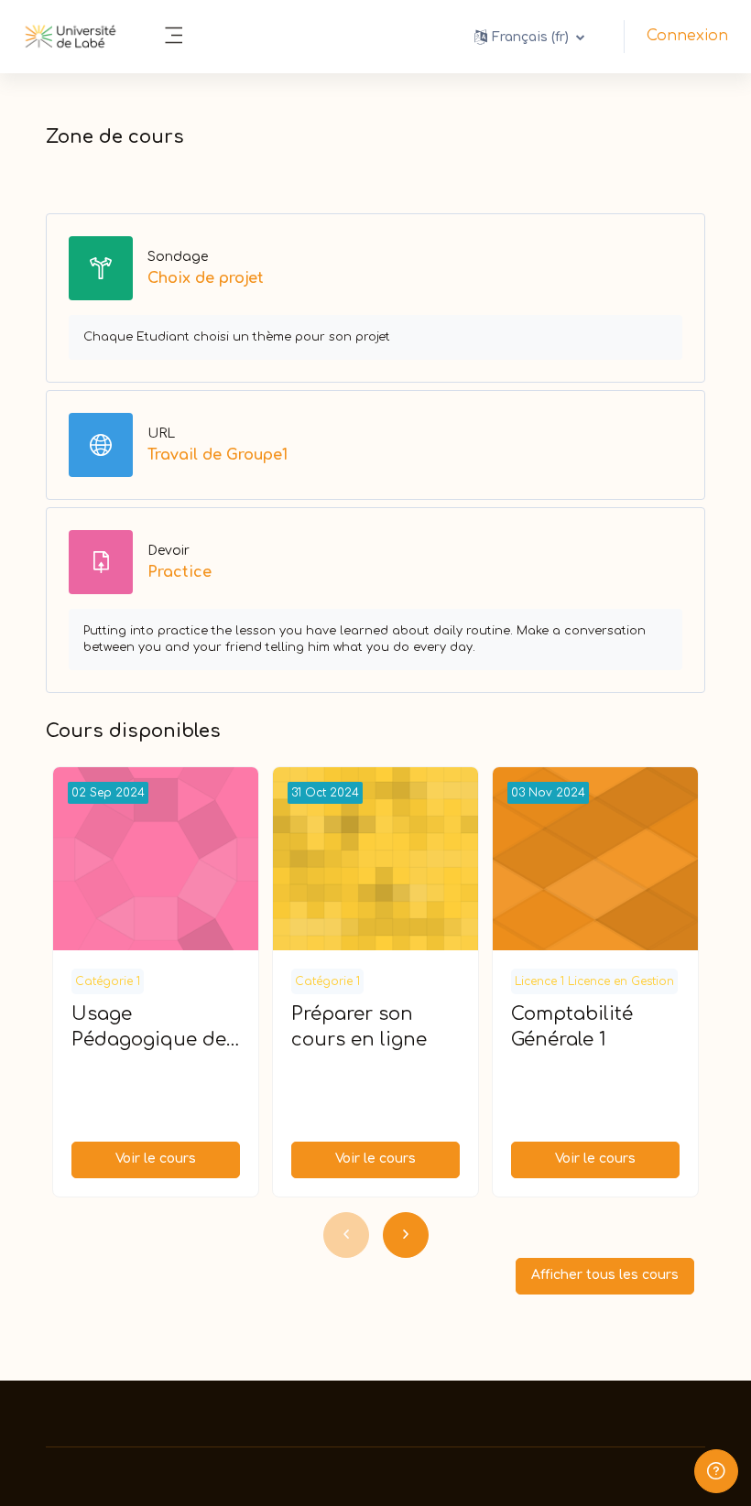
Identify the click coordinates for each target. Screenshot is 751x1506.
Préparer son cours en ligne (359, 1026)
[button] (529, 37)
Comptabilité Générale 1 (572, 1026)
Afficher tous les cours (605, 1275)
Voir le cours (155, 1158)
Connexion (687, 35)
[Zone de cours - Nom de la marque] (70, 36)
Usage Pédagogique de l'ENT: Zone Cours (154, 1028)
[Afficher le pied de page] (716, 1471)
